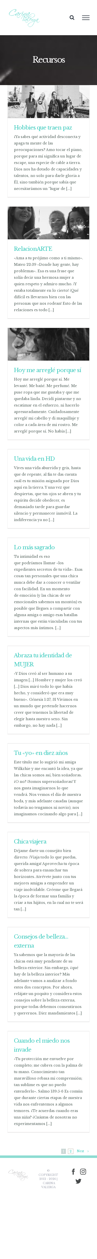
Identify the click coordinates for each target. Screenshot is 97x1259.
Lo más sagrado (34, 547)
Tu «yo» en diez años (41, 753)
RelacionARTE (33, 249)
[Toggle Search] (72, 17)
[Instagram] (83, 1172)
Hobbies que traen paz (43, 127)
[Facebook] (73, 1172)
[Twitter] (78, 1181)
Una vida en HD (34, 458)
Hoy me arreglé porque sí (47, 370)
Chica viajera (30, 841)
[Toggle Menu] (86, 17)
